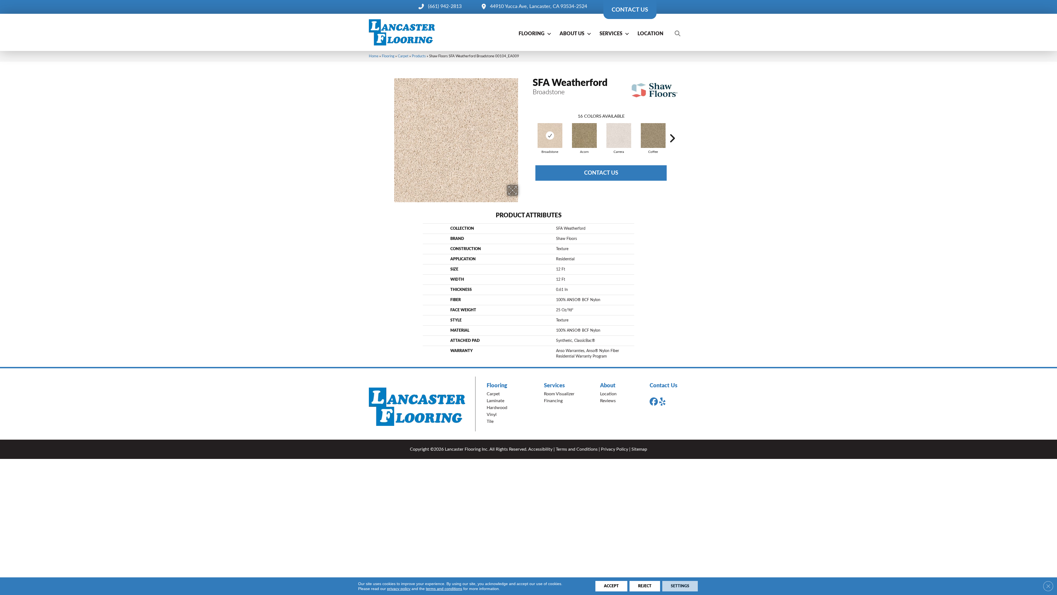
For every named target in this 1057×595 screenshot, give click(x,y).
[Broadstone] (550, 135)
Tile (490, 421)
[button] (549, 34)
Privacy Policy (614, 449)
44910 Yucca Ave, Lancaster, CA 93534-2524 (538, 6)
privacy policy (398, 588)
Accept (611, 586)
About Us (572, 33)
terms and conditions (444, 588)
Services (611, 33)
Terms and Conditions (577, 449)
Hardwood (497, 407)
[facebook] (655, 401)
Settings (680, 586)
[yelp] (664, 401)
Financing (553, 401)
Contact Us (601, 173)
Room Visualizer (559, 394)
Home (373, 56)
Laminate (495, 401)
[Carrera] (619, 135)
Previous (530, 130)
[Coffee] (653, 135)
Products (419, 56)
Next (672, 130)
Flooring (531, 33)
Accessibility (540, 449)
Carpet (403, 56)
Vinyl (492, 414)
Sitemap (639, 449)
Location (650, 33)
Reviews (608, 401)
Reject (645, 586)
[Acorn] (584, 135)
